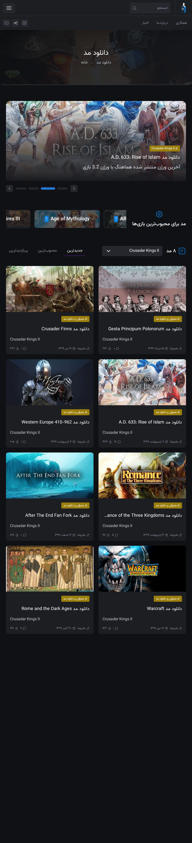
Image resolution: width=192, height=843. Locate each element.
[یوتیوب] (6, 23)
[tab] (21, 189)
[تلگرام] (15, 23)
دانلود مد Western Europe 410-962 (56, 422)
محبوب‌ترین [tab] (47, 251)
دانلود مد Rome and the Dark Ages (56, 609)
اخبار (145, 23)
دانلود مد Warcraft (164, 609)
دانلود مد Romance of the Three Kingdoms (142, 515)
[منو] (9, 8)
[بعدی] (74, 188)
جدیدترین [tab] (75, 251)
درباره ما (162, 23)
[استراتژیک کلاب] (183, 8)
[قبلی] (9, 188)
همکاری (181, 23)
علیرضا (174, 348)
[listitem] (53, 219)
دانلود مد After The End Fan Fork (57, 515)
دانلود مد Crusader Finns (66, 329)
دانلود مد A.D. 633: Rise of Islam (150, 422)
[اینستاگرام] (24, 23)
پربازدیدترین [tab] (18, 251)
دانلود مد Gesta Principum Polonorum (145, 329)
